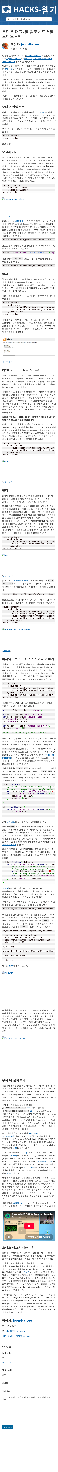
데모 (11, 966)
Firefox (39, 49)
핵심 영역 (12, 1155)
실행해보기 (7, 216)
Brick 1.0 (8, 68)
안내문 (27, 1272)
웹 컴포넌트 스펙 (44, 1161)
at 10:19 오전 (11, 1362)
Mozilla (54, 1)
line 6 (31, 1110)
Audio (30, 49)
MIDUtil (5, 888)
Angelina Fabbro (13, 58)
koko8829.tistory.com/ (15, 1331)
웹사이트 (6, 1391)
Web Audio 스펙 (9, 844)
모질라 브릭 (29, 1167)
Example (6, 650)
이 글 (14, 1148)
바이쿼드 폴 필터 (20, 580)
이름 (5, 1375)
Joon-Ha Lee (30, 44)
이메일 (6, 1383)
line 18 (30, 1107)
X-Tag (24, 1152)
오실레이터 (20, 220)
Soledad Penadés (33, 55)
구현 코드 (10, 822)
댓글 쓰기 (8, 1427)
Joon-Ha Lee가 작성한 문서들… (16, 1335)
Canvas (42, 112)
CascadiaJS (17, 1202)
